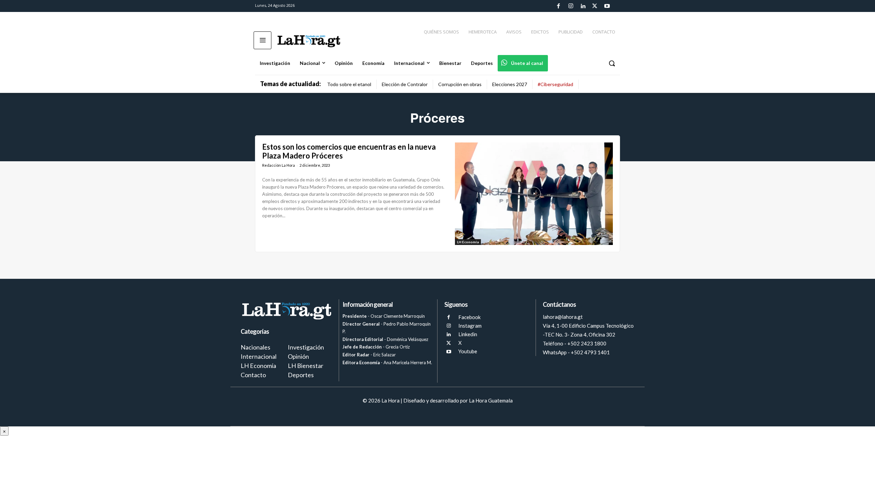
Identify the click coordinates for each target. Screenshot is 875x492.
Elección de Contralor (405, 84)
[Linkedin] (583, 6)
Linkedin (467, 334)
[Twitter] (595, 6)
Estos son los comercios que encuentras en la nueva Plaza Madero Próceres (349, 151)
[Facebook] (558, 6)
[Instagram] (570, 6)
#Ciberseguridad (555, 84)
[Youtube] (607, 6)
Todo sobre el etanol (349, 84)
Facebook (469, 317)
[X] (448, 343)
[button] (612, 63)
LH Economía (468, 242)
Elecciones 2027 (509, 84)
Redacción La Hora (278, 165)
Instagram (470, 326)
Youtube (467, 351)
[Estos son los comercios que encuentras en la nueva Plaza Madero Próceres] (534, 193)
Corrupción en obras (460, 84)
